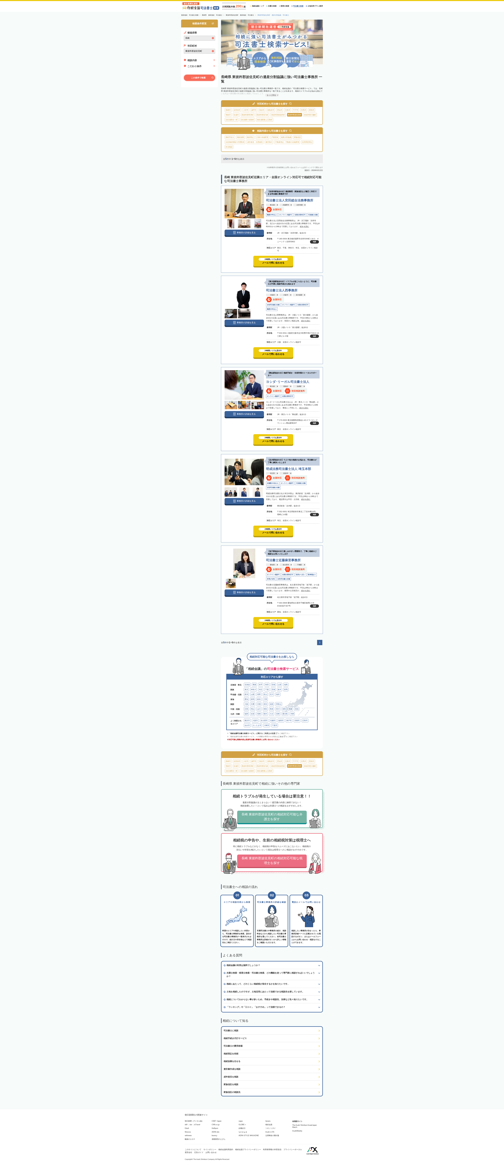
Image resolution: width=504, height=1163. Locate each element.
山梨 (252, 694)
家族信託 (297, 137)
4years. (268, 1121)
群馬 (286, 689)
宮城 (273, 685)
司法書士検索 (298, 6)
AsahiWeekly (297, 1131)
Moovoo (188, 1132)
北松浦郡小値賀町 (247, 120)
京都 (259, 704)
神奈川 (253, 689)
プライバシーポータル (293, 1149)
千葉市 (274, 725)
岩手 (260, 685)
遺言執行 (269, 142)
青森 (254, 685)
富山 (265, 694)
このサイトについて (193, 1149)
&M (186, 1125)
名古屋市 (286, 565)
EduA (187, 1128)
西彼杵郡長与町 (262, 115)
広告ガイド (198, 1152)
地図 (314, 242)
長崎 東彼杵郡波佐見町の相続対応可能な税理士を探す (272, 860)
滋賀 (271, 704)
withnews (188, 1135)
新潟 (246, 694)
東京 (246, 689)
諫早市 (253, 110)
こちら (280, 736)
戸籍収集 (274, 137)
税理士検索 (285, 6)
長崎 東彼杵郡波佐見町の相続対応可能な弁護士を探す (272, 817)
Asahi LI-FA (269, 1132)
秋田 (267, 685)
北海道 (247, 685)
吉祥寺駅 (299, 205)
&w (191, 1125)
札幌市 (272, 720)
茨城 (273, 689)
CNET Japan (216, 1121)
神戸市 (289, 720)
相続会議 (268, 1125)
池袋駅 (299, 386)
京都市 (297, 720)
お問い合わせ (211, 1152)
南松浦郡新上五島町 (264, 120)
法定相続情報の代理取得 (235, 142)
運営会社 (188, 1152)
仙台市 (247, 725)
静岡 (252, 699)
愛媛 (290, 709)
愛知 (246, 699)
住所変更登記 (307, 142)
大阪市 (285, 295)
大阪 (246, 704)
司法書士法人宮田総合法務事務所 (289, 200)
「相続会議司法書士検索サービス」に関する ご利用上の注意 (252, 733)
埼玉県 (272, 473)
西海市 (311, 110)
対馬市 (303, 110)
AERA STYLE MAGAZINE (249, 1135)
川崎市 (266, 725)
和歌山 (278, 704)
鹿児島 (285, 714)
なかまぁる (243, 1132)
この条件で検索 (198, 78)
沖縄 (292, 714)
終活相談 (229, 147)
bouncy (214, 1135)
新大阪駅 (299, 295)
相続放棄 (240, 137)
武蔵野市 (286, 205)
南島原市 (270, 110)
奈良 (265, 704)
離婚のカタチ (190, 1139)
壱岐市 (228, 115)
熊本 (265, 714)
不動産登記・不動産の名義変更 (287, 142)
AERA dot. (216, 1132)
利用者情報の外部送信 (272, 1149)
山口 (259, 709)
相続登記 (250, 137)
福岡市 (281, 720)
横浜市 (247, 720)
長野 (259, 694)
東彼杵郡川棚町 (310, 115)
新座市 (285, 473)
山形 (279, 685)
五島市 (287, 110)
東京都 (272, 205)
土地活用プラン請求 (315, 6)
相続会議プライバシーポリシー (248, 1149)
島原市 (261, 110)
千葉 (267, 689)
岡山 (252, 709)
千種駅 (299, 565)
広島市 (305, 720)
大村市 (245, 110)
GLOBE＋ (242, 1125)
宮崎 (278, 714)
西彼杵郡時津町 (248, 115)
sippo (241, 1121)
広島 (246, 709)
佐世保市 (237, 110)
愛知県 (272, 565)
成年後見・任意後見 (255, 142)
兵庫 (252, 704)
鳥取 (265, 709)
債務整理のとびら (218, 1139)
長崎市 (228, 110)
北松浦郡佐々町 (232, 120)
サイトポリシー (209, 1149)
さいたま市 (257, 725)
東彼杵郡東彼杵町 (278, 115)
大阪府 (272, 295)
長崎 (259, 714)
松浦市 (236, 115)
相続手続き (230, 137)
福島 (286, 685)
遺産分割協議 (286, 137)
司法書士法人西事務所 (282, 290)
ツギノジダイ (270, 1128)
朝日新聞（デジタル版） (194, 1121)
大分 (271, 714)
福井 (278, 694)
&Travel (197, 1125)
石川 (271, 694)
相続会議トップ (258, 6)
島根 (271, 709)
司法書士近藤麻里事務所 (283, 560)
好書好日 (242, 1128)
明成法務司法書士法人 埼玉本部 (288, 469)
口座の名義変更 (262, 137)
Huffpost (215, 1128)
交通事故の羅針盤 (272, 1135)
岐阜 (259, 699)
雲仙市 (279, 110)
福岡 (246, 714)
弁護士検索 (272, 6)
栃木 (279, 689)
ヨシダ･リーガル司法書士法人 (287, 381)
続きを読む (304, 226)
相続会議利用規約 (225, 1149)
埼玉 (260, 689)
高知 (296, 709)
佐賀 (252, 714)
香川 (278, 709)
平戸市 (295, 110)
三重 (265, 699)
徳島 (284, 709)
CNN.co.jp (215, 1125)
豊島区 (285, 386)
